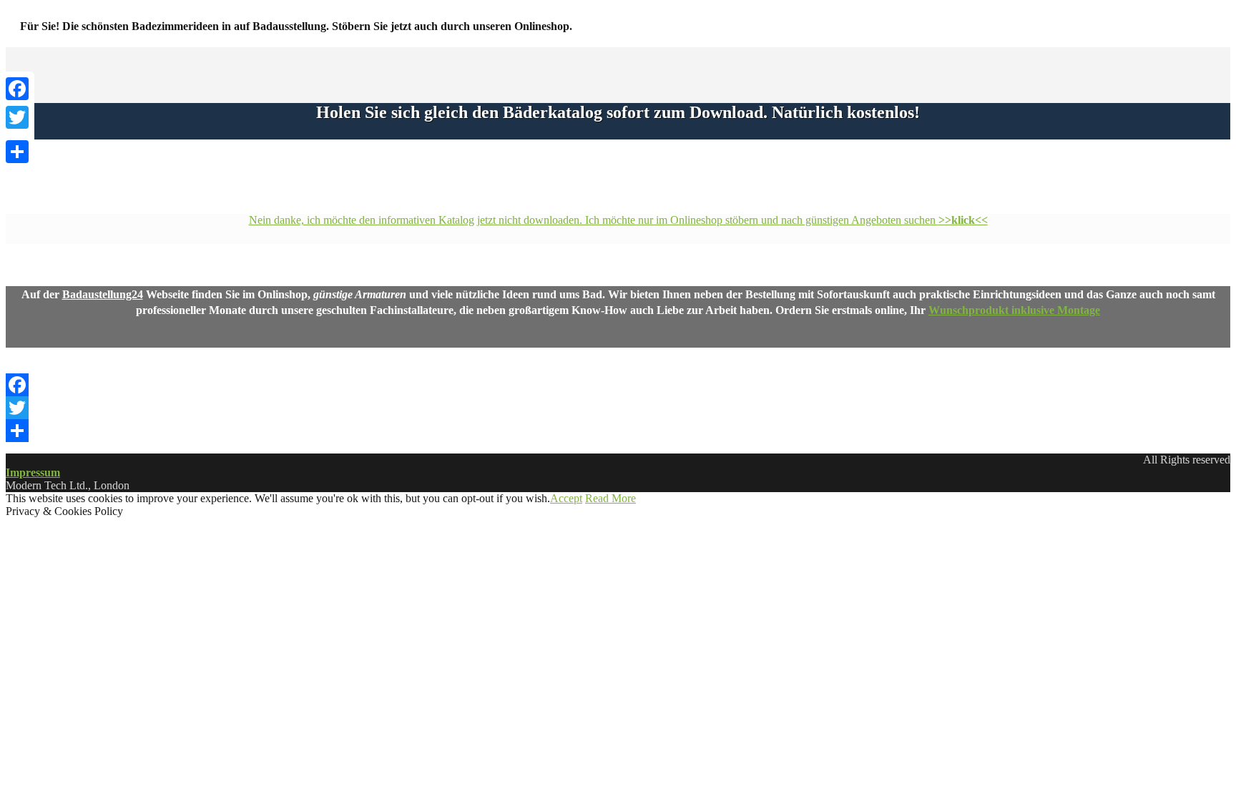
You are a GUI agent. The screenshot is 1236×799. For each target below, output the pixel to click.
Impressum (33, 472)
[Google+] (17, 134)
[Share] (618, 430)
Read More (610, 498)
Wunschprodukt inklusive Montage (1014, 310)
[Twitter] (618, 407)
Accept (566, 498)
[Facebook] (618, 384)
